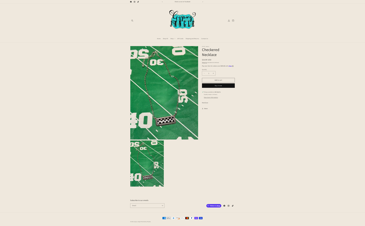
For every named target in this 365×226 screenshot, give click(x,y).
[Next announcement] (203, 2)
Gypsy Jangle (137, 221)
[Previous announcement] (162, 2)
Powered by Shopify (146, 221)
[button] (132, 21)
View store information (211, 97)
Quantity (204, 69)
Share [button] (206, 108)
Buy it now (218, 85)
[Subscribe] (162, 205)
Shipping (204, 62)
